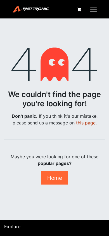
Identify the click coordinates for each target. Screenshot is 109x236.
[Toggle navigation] (93, 9)
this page (86, 123)
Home (54, 177)
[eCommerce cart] (78, 9)
